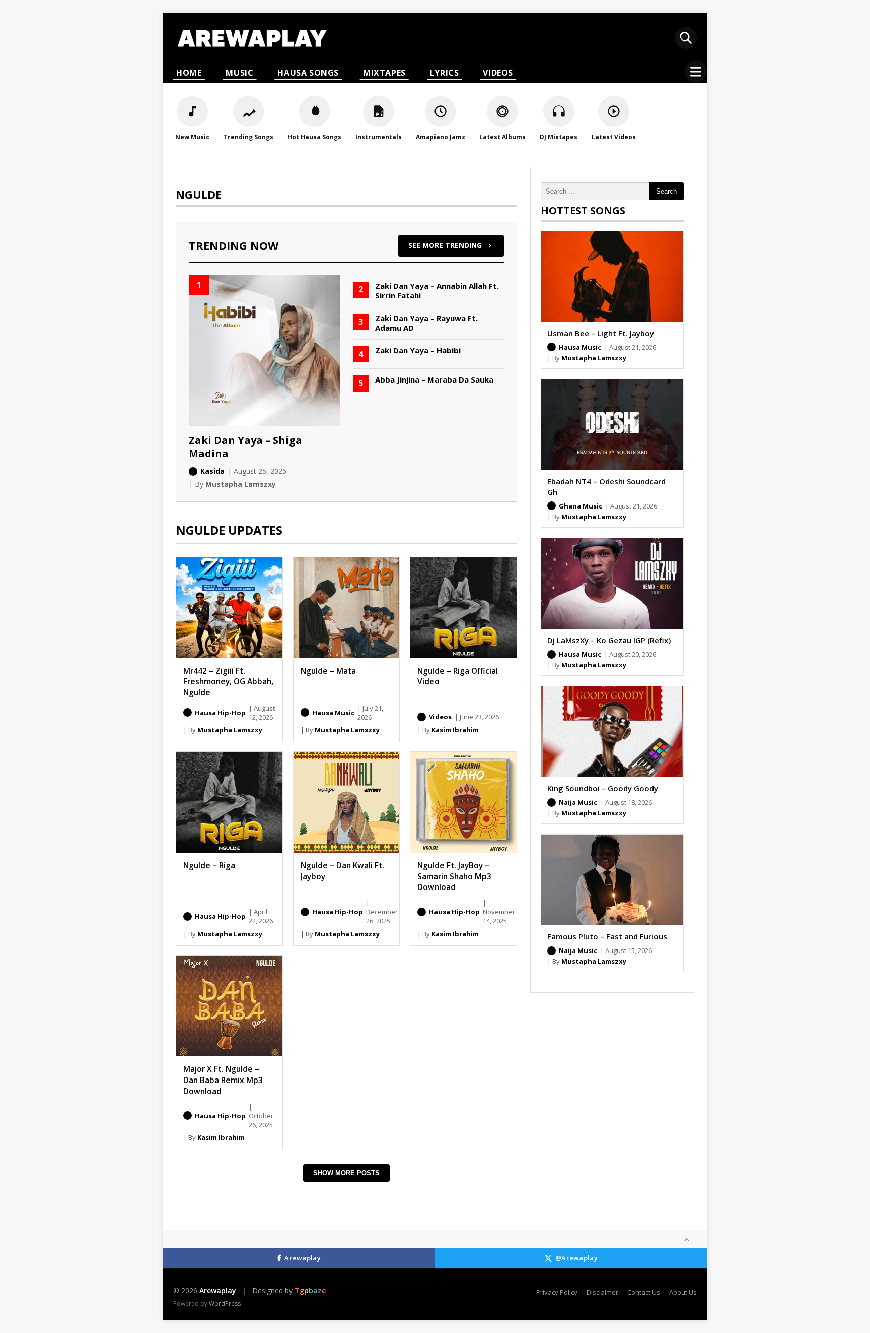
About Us (683, 1292)
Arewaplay (302, 1257)
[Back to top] (687, 1240)
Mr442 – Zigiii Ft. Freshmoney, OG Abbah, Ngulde (228, 681)
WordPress (225, 1303)
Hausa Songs (308, 72)
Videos (498, 72)
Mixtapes (384, 72)
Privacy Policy (556, 1292)
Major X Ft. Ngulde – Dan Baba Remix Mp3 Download (223, 1079)
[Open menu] (696, 71)
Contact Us (643, 1292)
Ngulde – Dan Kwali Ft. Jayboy (342, 871)
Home (188, 72)
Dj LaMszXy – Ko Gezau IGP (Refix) (609, 640)
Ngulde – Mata (328, 670)
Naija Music (578, 802)
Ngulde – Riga (209, 865)
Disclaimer (602, 1292)
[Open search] (686, 38)
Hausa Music (333, 712)
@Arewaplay (576, 1257)
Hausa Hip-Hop (220, 712)
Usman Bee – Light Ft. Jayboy (600, 333)
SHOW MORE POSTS (346, 1173)
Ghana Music (580, 506)
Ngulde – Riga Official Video (457, 676)
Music (239, 72)
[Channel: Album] (187, 712)
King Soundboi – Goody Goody (602, 788)
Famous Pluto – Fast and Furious (607, 936)
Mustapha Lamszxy (229, 729)
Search (666, 191)
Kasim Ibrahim (455, 729)
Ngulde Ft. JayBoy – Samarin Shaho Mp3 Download (454, 876)
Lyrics (444, 72)
